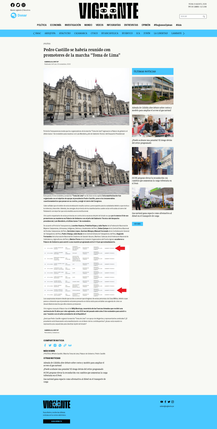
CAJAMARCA (73, 33)
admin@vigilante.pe (167, 406)
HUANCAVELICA (102, 33)
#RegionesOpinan (163, 25)
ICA (131, 33)
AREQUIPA (42, 33)
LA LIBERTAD (153, 33)
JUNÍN (139, 33)
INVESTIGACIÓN (73, 25)
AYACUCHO (57, 33)
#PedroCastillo (57, 354)
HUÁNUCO (119, 33)
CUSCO (86, 33)
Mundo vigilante (16, 10)
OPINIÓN (146, 25)
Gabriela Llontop (51, 62)
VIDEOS (99, 25)
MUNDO (88, 25)
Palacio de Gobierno (87, 354)
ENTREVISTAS (131, 25)
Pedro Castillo (100, 354)
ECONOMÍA (55, 25)
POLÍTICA (42, 25)
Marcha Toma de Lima (71, 354)
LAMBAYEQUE (171, 33)
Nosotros (27, 10)
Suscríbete (56, 421)
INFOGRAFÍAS (114, 25)
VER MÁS (137, 224)
